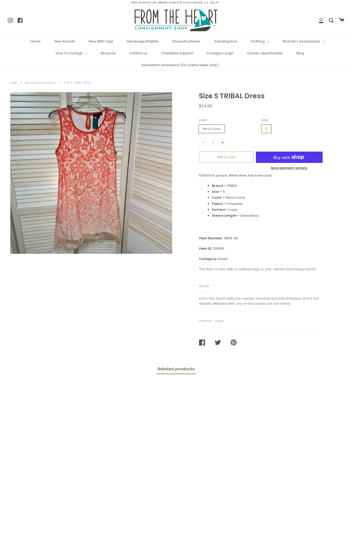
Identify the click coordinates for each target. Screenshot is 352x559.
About (204, 286)
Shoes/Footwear (186, 41)
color (203, 120)
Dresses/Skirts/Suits (40, 82)
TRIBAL (219, 320)
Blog (300, 53)
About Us (107, 53)
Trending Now (225, 41)
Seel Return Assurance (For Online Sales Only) (179, 65)
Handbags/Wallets (142, 41)
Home (35, 41)
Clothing (258, 41)
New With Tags (101, 41)
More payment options (289, 168)
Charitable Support (177, 53)
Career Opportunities (265, 53)
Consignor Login (219, 53)
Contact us (138, 53)
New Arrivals (64, 41)
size (264, 120)
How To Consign (69, 53)
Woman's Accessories (301, 41)
